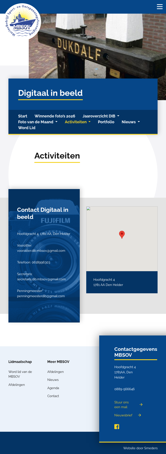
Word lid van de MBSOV (20, 374)
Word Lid (26, 127)
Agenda (53, 388)
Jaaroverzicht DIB (99, 116)
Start (22, 116)
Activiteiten (76, 122)
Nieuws (129, 122)
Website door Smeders (140, 448)
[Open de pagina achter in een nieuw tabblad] (116, 427)
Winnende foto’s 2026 (55, 116)
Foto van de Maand (36, 122)
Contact (53, 396)
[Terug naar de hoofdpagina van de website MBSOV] (22, 21)
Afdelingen (16, 385)
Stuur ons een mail (121, 404)
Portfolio (106, 122)
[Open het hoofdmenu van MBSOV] (159, 7)
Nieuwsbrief (123, 415)
